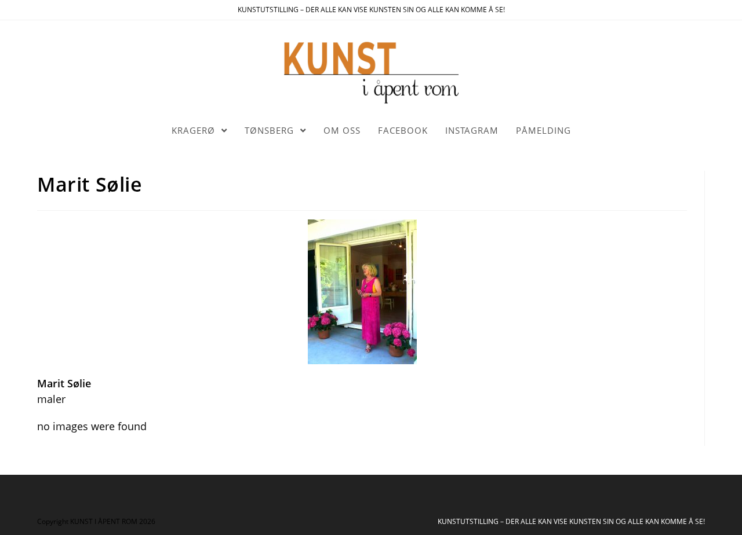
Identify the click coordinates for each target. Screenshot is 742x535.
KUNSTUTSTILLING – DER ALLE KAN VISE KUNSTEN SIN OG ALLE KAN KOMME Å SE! (571, 521)
